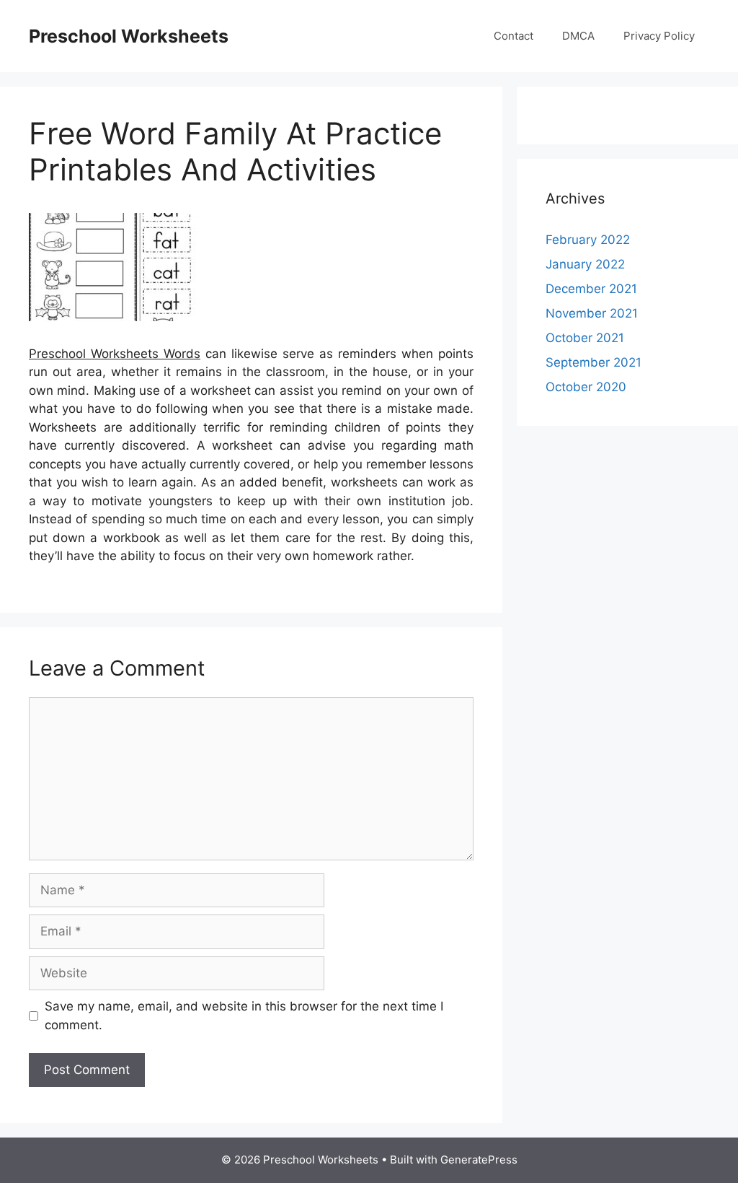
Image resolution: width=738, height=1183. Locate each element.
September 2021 (593, 362)
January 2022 (585, 264)
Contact (513, 36)
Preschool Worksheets (128, 36)
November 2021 (592, 313)
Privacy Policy (659, 36)
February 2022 (588, 239)
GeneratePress (478, 1159)
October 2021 (585, 338)
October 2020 (586, 387)
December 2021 (591, 288)
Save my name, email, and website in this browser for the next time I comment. (244, 1015)
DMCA (578, 36)
